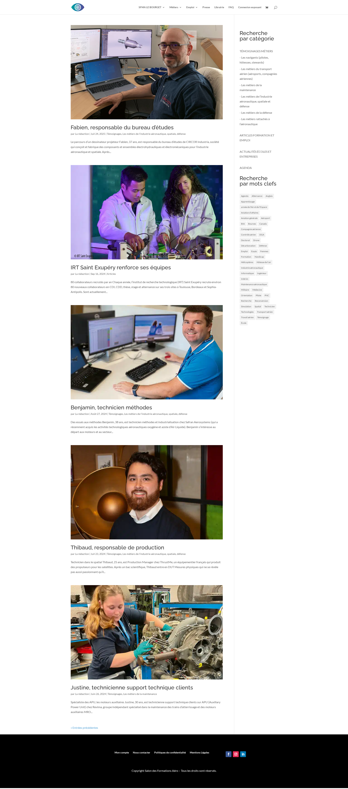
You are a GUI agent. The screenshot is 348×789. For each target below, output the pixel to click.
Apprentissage (248, 201)
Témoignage (263, 317)
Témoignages (114, 133)
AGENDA (246, 167)
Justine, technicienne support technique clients (132, 687)
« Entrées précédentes (84, 727)
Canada (263, 223)
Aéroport (265, 218)
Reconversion (261, 300)
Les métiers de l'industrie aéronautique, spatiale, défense (154, 133)
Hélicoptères (247, 262)
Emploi (190, 7)
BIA (243, 223)
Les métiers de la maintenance (140, 693)
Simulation (246, 306)
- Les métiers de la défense (256, 112)
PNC (267, 295)
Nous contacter (141, 752)
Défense (263, 245)
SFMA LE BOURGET (150, 7)
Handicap (259, 256)
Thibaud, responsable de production (117, 547)
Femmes (264, 251)
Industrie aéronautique (252, 267)
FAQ (231, 7)
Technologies (247, 312)
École (243, 323)
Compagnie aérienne (251, 229)
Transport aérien (265, 312)
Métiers (173, 7)
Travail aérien (247, 317)
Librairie (219, 7)
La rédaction (82, 133)
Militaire (245, 289)
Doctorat (245, 240)
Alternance (257, 196)
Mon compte (122, 752)
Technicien (269, 306)
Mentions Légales (199, 752)
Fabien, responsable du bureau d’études (122, 127)
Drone (256, 240)
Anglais (269, 196)
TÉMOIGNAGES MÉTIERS (256, 51)
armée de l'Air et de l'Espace (254, 207)
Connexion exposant (249, 7)
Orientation (246, 295)
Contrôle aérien (248, 234)
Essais (254, 251)
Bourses (252, 223)
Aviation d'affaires (249, 212)
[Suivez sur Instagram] (236, 754)
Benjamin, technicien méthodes (111, 407)
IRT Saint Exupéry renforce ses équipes (121, 267)
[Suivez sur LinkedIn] (243, 754)
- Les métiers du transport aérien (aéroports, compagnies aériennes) (258, 73)
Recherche (246, 300)
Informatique (247, 273)
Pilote (258, 295)
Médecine (257, 289)
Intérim (244, 279)
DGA (261, 234)
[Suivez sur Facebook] (228, 754)
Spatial (258, 306)
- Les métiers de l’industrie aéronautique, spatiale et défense (256, 101)
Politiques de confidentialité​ (170, 752)
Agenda (244, 196)
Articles (111, 273)
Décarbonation (248, 245)
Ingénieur (261, 273)
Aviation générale (249, 218)
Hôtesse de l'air (264, 262)
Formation (246, 256)
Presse (206, 7)
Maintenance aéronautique (254, 284)
